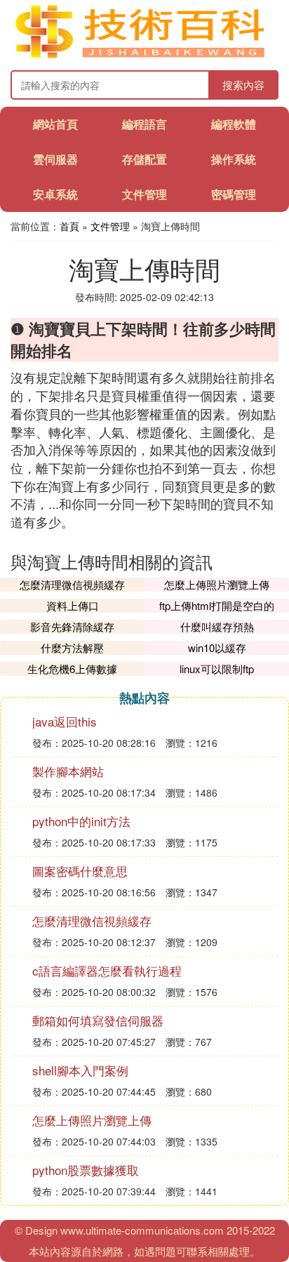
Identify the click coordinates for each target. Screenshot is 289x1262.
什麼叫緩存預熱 (217, 626)
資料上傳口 (72, 605)
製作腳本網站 (68, 771)
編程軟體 (233, 124)
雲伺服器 (55, 159)
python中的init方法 (81, 821)
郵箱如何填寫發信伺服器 (97, 1020)
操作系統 (233, 159)
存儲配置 (144, 159)
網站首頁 (55, 124)
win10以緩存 (217, 647)
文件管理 (144, 194)
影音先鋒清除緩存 (72, 626)
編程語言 (144, 124)
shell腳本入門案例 (80, 1070)
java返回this (64, 721)
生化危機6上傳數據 (72, 668)
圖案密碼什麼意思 (80, 870)
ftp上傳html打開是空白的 (216, 605)
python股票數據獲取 (85, 1169)
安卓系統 (55, 194)
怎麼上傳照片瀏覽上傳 (216, 584)
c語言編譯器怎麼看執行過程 (107, 970)
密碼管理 (233, 194)
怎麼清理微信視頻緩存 (72, 584)
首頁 (69, 226)
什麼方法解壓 (72, 647)
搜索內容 (243, 84)
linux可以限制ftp (217, 668)
